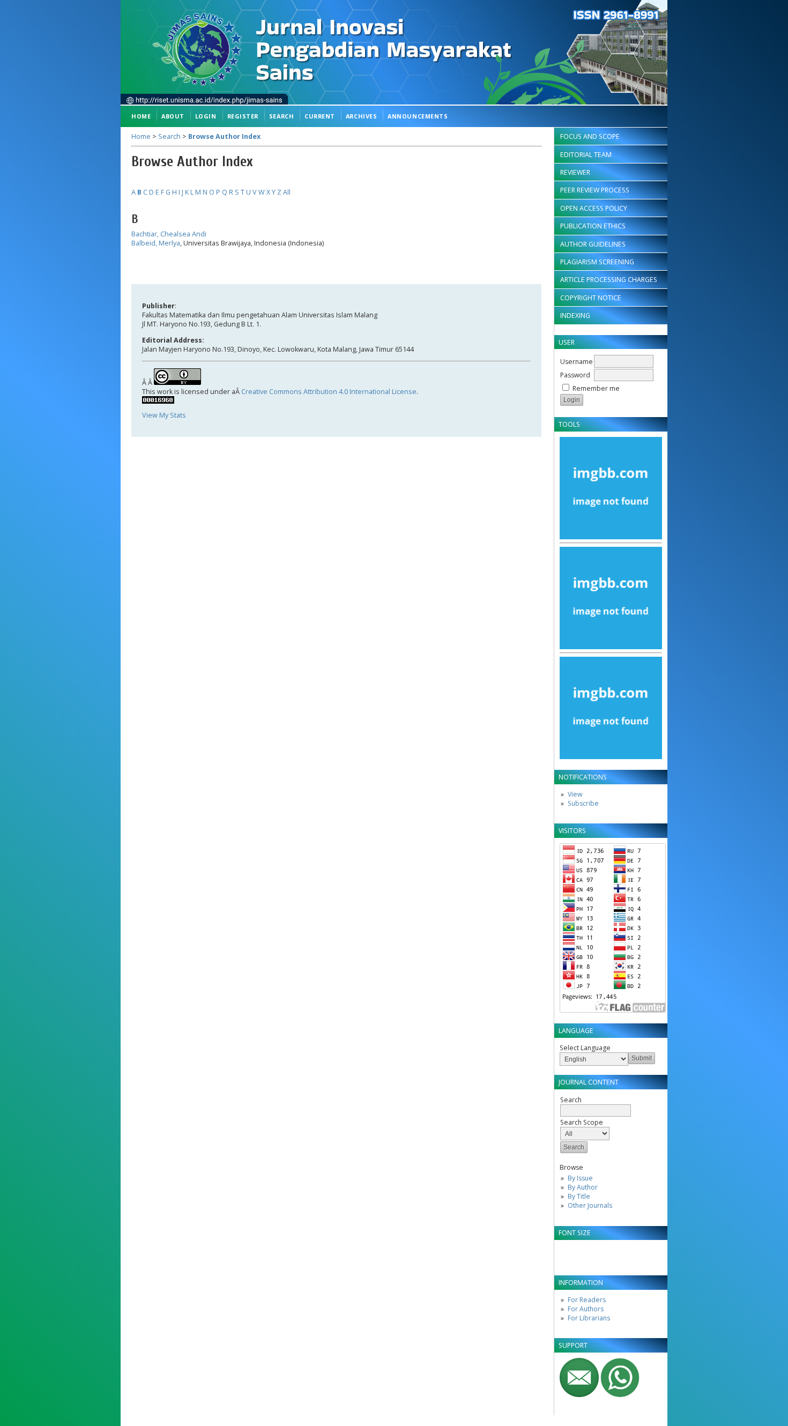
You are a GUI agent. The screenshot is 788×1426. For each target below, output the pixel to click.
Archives (361, 116)
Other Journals (590, 1205)
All (287, 192)
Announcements (418, 116)
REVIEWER (575, 172)
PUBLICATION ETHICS (593, 226)
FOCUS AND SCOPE (590, 136)
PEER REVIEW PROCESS (594, 190)
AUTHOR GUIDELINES (593, 244)
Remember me (596, 388)
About (172, 116)
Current (319, 116)
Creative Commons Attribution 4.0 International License (329, 391)
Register (242, 116)
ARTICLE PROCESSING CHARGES (608, 279)
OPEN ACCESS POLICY (593, 208)
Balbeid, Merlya (155, 243)
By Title (579, 1196)
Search (281, 116)
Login (206, 116)
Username (576, 361)
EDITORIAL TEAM (586, 154)
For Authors (586, 1308)
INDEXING (575, 315)
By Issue (580, 1178)
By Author (583, 1187)
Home (141, 116)
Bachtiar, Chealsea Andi (168, 234)
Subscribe (583, 803)
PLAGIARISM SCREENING (597, 261)
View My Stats (164, 415)
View (575, 794)
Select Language (585, 1047)
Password (575, 375)
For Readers (587, 1299)
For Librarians (589, 1318)
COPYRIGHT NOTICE (590, 297)
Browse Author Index (224, 136)
